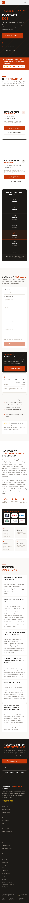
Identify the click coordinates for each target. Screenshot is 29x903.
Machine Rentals (6, 840)
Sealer (3, 815)
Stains (3, 823)
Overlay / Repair (6, 812)
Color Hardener (6, 845)
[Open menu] (25, 2)
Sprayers (4, 853)
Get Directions (15, 132)
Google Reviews (6, 876)
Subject (6, 318)
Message (7, 325)
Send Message (15, 344)
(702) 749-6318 (14, 35)
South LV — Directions (15, 767)
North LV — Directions (15, 772)
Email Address (8, 304)
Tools (3, 851)
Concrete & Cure (6, 828)
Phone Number (8, 296)
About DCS (5, 862)
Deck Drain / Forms (7, 848)
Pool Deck (4, 817)
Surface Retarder (6, 826)
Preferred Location (10, 311)
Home (3, 7)
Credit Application (6, 873)
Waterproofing (5, 820)
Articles (4, 867)
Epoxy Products (6, 809)
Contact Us (5, 870)
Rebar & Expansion (7, 831)
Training (4, 865)
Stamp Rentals (5, 842)
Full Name (7, 289)
